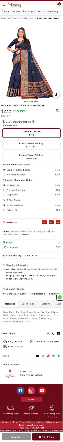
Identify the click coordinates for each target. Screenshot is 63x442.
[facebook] (53, 355)
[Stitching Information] (33, 121)
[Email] (58, 333)
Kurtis (41, 11)
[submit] (57, 110)
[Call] (53, 333)
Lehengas (29, 11)
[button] (26, 95)
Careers (40, 422)
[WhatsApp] (48, 333)
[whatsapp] (42, 355)
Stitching (46, 304)
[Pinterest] (48, 355)
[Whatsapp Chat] (59, 297)
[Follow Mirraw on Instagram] (31, 390)
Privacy (23, 422)
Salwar (6, 11)
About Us (32, 422)
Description (9, 304)
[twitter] (58, 355)
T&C (58, 247)
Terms (15, 422)
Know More (54, 294)
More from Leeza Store (31, 375)
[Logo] (14, 5)
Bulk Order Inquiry (54, 422)
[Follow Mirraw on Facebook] (20, 390)
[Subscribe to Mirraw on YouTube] (42, 390)
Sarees (16, 11)
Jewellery (52, 11)
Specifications (28, 304)
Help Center (6, 422)
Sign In (31, 399)
